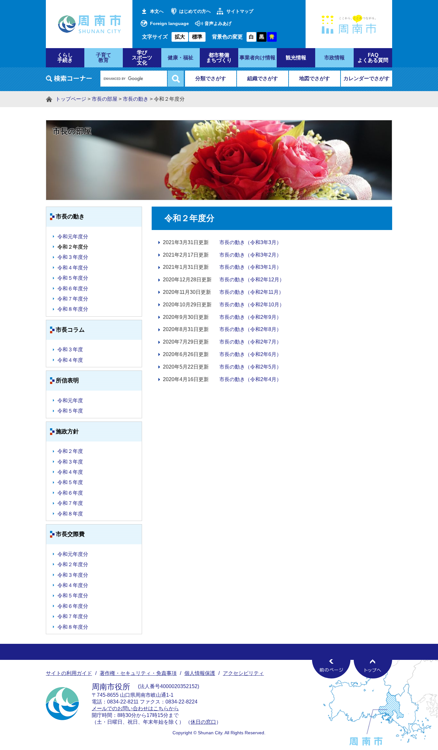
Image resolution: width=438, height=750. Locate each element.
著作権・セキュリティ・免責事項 (138, 673)
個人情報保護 (199, 673)
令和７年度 (70, 503)
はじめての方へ (195, 11)
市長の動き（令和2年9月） (250, 317)
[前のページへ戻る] (331, 668)
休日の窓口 (203, 722)
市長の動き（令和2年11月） (251, 292)
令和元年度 (70, 400)
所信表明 (67, 380)
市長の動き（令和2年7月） (250, 342)
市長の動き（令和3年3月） (250, 242)
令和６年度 (70, 493)
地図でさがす (314, 78)
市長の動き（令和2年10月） (251, 304)
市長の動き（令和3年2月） (250, 255)
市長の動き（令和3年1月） (250, 267)
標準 (197, 36)
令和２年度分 (72, 564)
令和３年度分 (72, 257)
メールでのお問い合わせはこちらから (135, 708)
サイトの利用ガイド (69, 673)
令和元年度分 (72, 236)
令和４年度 (70, 360)
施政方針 (67, 431)
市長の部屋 (104, 99)
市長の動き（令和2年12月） (251, 279)
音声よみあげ (218, 23)
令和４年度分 (72, 267)
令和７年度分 (72, 299)
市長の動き (135, 99)
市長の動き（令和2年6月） (250, 354)
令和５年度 (70, 410)
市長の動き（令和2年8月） (250, 329)
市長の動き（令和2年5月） (250, 367)
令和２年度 (70, 451)
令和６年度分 (72, 288)
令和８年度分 (72, 309)
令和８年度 (70, 513)
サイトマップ (239, 11)
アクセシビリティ (243, 673)
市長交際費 (70, 534)
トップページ (70, 99)
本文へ (157, 11)
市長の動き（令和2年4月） (250, 379)
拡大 (180, 36)
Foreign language (169, 23)
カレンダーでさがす (366, 78)
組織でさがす (262, 78)
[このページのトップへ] (373, 668)
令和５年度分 (72, 278)
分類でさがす (210, 78)
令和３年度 (70, 349)
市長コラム (70, 330)
